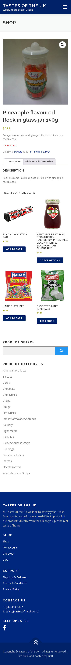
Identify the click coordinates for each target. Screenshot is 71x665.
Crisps (6, 400)
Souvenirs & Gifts (13, 455)
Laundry (8, 425)
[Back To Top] (35, 642)
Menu (65, 7)
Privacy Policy (11, 589)
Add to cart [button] (14, 249)
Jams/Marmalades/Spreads (19, 419)
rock (47, 151)
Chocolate (9, 388)
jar (30, 151)
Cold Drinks (10, 395)
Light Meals (10, 431)
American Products (14, 370)
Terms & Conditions (15, 583)
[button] (62, 44)
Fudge (6, 406)
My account (10, 547)
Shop (6, 541)
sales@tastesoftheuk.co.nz (22, 611)
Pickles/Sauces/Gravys (16, 443)
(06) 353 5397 (14, 607)
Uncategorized (12, 467)
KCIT (50, 656)
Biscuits (7, 376)
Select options (50, 260)
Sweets (18, 151)
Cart (5, 559)
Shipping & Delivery (15, 577)
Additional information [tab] (39, 161)
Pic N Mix (8, 437)
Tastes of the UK (24, 5)
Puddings (8, 449)
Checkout (8, 553)
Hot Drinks (9, 413)
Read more (47, 321)
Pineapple (38, 151)
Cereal (7, 382)
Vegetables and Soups (16, 473)
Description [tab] (14, 161)
